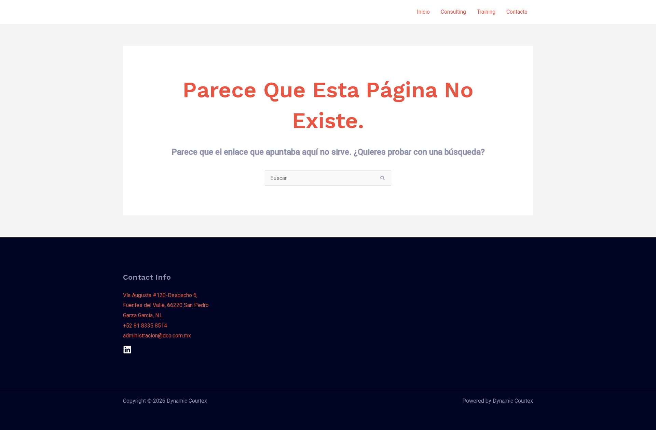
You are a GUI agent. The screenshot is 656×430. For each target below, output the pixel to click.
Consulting (453, 12)
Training (486, 12)
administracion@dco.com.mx (157, 335)
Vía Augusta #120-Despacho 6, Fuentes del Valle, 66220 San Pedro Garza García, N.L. (166, 305)
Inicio (423, 12)
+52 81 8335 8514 (145, 325)
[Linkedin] (127, 349)
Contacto (517, 12)
